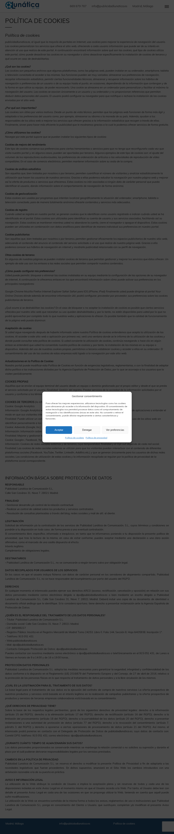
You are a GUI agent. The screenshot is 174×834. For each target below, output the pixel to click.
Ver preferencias (115, 430)
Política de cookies (74, 437)
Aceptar (59, 430)
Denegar (87, 430)
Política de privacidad (96, 437)
